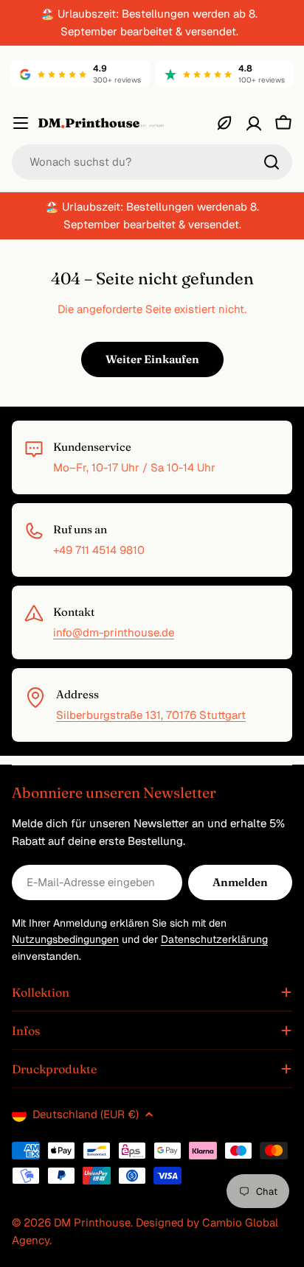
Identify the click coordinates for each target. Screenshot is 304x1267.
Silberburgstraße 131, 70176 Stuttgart (151, 715)
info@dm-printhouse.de (113, 632)
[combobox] (152, 162)
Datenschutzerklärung (214, 939)
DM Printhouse (92, 1222)
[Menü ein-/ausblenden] (21, 123)
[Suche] (271, 162)
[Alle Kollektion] (224, 123)
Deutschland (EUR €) (85, 1114)
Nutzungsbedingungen (65, 939)
